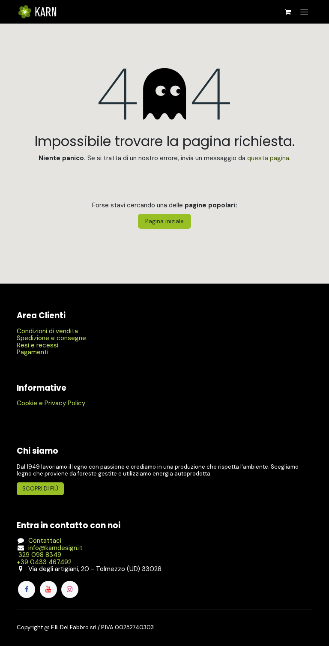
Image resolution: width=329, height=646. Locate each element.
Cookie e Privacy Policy (51, 403)
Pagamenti (32, 352)
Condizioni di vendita (47, 331)
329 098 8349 (39, 554)
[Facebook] (26, 589)
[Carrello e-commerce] (288, 12)
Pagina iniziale (164, 221)
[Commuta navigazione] (304, 11)
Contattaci (44, 540)
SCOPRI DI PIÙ (40, 488)
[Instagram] (69, 589)
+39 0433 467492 (44, 562)
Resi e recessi (37, 345)
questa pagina (268, 158)
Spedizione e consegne (51, 338)
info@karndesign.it (55, 548)
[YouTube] (48, 589)
